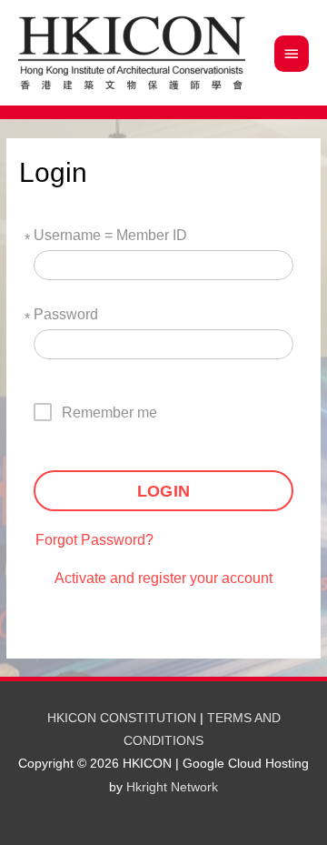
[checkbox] (103, 412)
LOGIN (163, 491)
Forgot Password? (94, 540)
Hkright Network (172, 787)
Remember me (109, 412)
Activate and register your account (163, 578)
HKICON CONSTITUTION (121, 718)
